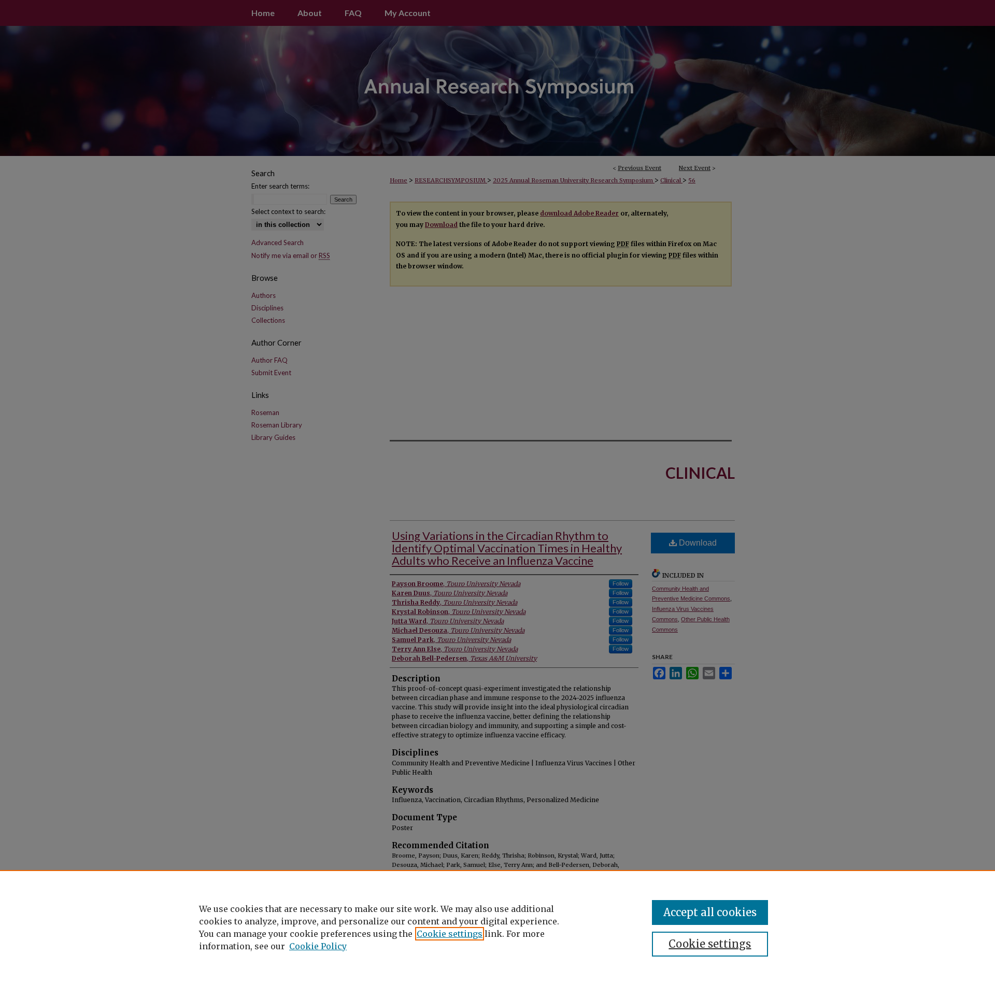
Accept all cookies (710, 912)
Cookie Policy (318, 946)
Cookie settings (449, 934)
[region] (497, 927)
